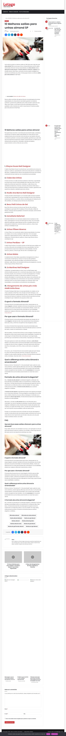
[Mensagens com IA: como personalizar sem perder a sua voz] (10, 627)
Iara (7, 31)
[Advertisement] (23, 86)
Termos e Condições (13, 11)
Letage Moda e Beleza (28, 731)
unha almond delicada (16, 518)
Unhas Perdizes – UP (15, 242)
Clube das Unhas (14, 178)
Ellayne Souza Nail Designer (18, 166)
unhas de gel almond (30, 523)
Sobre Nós (5, 11)
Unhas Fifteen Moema (16, 229)
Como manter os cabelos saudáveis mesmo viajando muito (54, 23)
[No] (64, 734)
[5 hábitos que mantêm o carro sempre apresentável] (22, 627)
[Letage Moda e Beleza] (9, 5)
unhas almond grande (28, 520)
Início (6, 18)
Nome (6, 708)
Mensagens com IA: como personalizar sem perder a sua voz (10, 678)
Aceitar (48, 734)
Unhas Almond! (8, 312)
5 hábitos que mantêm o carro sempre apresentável (22, 678)
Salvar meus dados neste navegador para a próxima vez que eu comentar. (21, 718)
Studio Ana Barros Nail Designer (21, 193)
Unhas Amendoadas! (26, 356)
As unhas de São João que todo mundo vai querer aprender (57, 31)
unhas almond (16, 520)
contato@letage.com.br (58, 731)
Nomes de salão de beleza (19, 96)
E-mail (6, 713)
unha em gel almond (30, 518)
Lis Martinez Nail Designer (18, 267)
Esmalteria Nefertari (16, 216)
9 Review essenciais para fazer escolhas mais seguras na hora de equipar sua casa (35, 678)
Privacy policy (54, 734)
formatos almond (14, 515)
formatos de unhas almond (29, 515)
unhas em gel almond (32, 526)
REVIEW (9, 18)
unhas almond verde (16, 523)
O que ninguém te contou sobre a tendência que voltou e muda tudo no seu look (57, 227)
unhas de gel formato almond (16, 526)
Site (24, 713)
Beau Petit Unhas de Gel (17, 204)
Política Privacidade (24, 11)
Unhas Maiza (12, 254)
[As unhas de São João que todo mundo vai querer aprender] (49, 76)
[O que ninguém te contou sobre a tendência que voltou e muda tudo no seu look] (49, 271)
